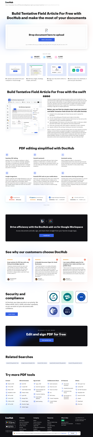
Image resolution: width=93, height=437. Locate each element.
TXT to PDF (10, 386)
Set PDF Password (82, 389)
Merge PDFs (25, 398)
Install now (47, 235)
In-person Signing (40, 394)
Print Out (80, 404)
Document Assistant (66, 384)
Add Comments (53, 384)
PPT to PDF (10, 395)
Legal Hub (35, 425)
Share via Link (53, 386)
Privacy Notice (36, 424)
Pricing (21, 427)
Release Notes (36, 431)
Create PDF (24, 386)
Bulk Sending (39, 401)
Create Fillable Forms (53, 402)
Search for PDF (81, 395)
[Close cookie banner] (79, 432)
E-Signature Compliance (39, 427)
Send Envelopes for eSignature (40, 390)
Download (80, 401)
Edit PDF (24, 384)
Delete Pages (25, 407)
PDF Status (52, 395)
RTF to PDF (10, 404)
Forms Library (22, 429)
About (34, 420)
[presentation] (46, 36)
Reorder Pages (25, 404)
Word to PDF (11, 384)
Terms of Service (37, 422)
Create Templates (54, 398)
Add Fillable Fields (26, 389)
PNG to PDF (11, 389)
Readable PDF (81, 392)
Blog (48, 420)
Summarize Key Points (67, 391)
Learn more (11, 314)
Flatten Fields (25, 392)
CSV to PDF (10, 398)
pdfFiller (49, 424)
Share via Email (53, 389)
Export (79, 398)
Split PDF (24, 395)
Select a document (46, 39)
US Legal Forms (51, 425)
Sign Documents (23, 424)
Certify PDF (80, 386)
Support (35, 429)
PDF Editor (21, 420)
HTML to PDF (11, 401)
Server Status (22, 425)
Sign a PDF (38, 384)
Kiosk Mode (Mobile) (39, 397)
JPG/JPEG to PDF (12, 392)
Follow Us (79, 423)
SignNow (49, 427)
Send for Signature (40, 386)
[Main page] (9, 2)
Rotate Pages (25, 401)
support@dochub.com (79, 417)
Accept (72, 433)
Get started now (46, 340)
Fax (51, 392)
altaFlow (49, 429)
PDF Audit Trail (81, 384)
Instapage (49, 431)
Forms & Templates (24, 422)
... (64, 433)
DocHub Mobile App (52, 422)
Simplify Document (68, 388)
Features (21, 431)
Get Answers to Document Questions (67, 397)
